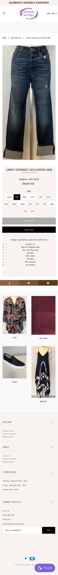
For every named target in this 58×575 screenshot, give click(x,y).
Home (4, 38)
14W (30, 204)
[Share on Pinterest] (48, 283)
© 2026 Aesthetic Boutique (22, 565)
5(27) (32, 197)
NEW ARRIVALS (16, 38)
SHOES (14, 382)
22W (25, 211)
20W (52, 204)
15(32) (22, 204)
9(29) (48, 197)
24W (32, 211)
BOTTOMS (43, 338)
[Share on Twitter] (28, 283)
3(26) (25, 197)
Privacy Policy (8, 431)
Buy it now (29, 230)
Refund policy (8, 462)
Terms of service (9, 434)
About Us (6, 456)
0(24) (9, 197)
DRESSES (43, 401)
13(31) (14, 204)
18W (44, 204)
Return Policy (8, 437)
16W (37, 204)
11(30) (6, 204)
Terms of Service (9, 459)
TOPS (15, 337)
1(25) (17, 197)
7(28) (40, 197)
